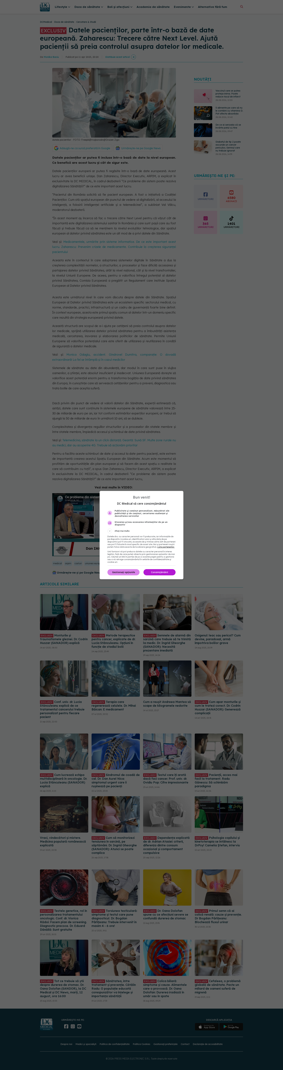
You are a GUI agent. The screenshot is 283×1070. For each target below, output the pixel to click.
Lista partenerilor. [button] (166, 547)
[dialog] (141, 535)
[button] (141, 531)
